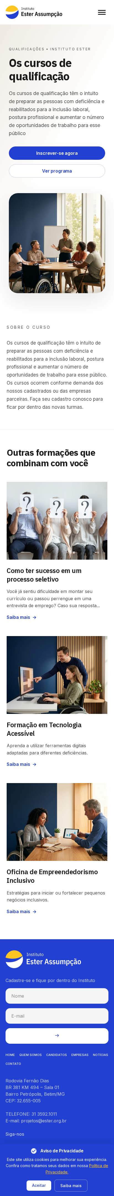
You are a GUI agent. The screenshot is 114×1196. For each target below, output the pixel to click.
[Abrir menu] (101, 12)
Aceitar (39, 1185)
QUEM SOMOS (30, 1055)
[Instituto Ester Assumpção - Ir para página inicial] (34, 12)
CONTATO (13, 1064)
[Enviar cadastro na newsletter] (57, 1036)
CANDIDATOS (56, 1055)
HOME (10, 1055)
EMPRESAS (80, 1055)
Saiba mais (71, 1185)
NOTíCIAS (100, 1055)
